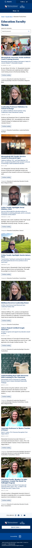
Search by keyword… (6, 28)
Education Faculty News (18, 80)
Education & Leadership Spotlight (15, 349)
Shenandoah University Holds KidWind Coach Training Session (15, 58)
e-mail (4, 544)
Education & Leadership (13, 79)
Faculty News (9, 16)
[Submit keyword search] (29, 31)
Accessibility (13, 536)
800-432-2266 (12, 544)
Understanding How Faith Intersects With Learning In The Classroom (14, 376)
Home (2, 16)
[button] (8, 1)
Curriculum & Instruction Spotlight (15, 451)
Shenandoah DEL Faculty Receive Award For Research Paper (13, 157)
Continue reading (6, 75)
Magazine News (8, 182)
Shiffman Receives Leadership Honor (15, 303)
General (21, 230)
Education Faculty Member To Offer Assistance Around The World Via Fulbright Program (14, 481)
